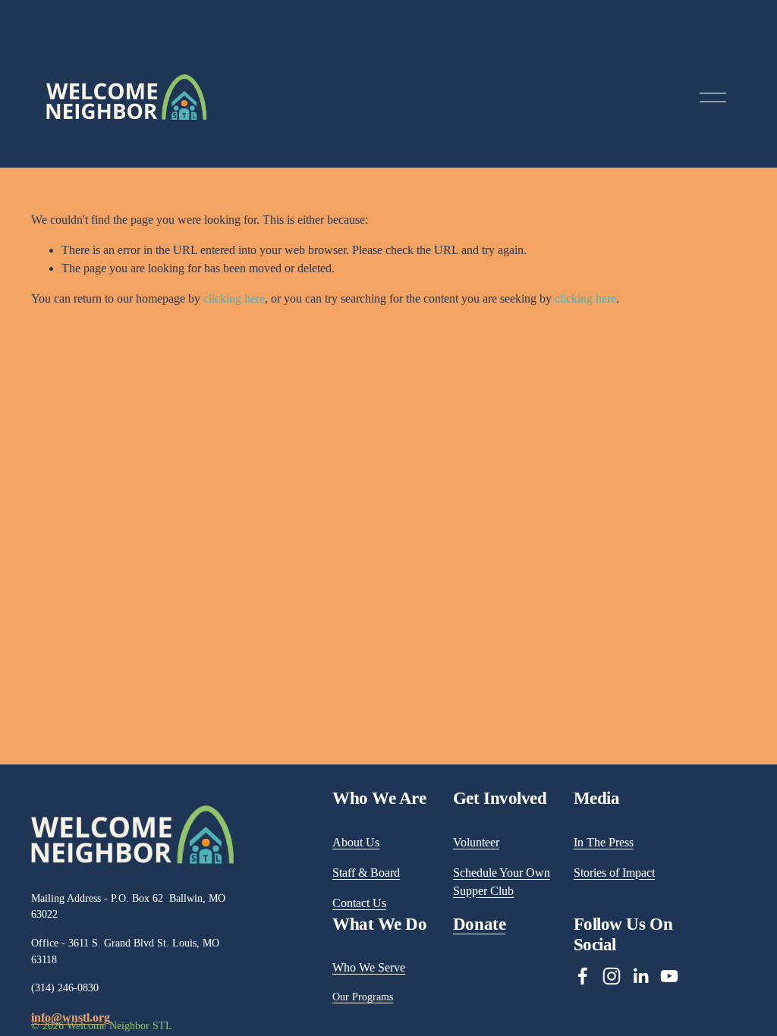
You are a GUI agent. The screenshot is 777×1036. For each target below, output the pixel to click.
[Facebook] (583, 976)
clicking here (234, 298)
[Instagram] (611, 976)
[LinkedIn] (640, 976)
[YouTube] (669, 976)
